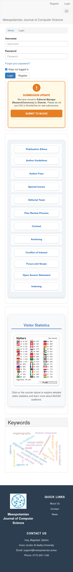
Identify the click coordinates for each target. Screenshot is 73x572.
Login (67, 3)
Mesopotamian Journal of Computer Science (33, 19)
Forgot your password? (17, 63)
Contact (36, 226)
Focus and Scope (36, 263)
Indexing (36, 286)
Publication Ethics (36, 149)
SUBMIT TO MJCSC (36, 113)
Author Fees (36, 173)
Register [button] (22, 75)
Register (54, 3)
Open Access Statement (36, 275)
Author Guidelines (36, 160)
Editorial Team (36, 200)
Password (10, 51)
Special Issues (36, 186)
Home (11, 30)
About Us (55, 503)
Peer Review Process (36, 213)
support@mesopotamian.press (40, 550)
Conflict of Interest (36, 252)
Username (11, 38)
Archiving (36, 239)
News (55, 514)
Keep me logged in (18, 69)
